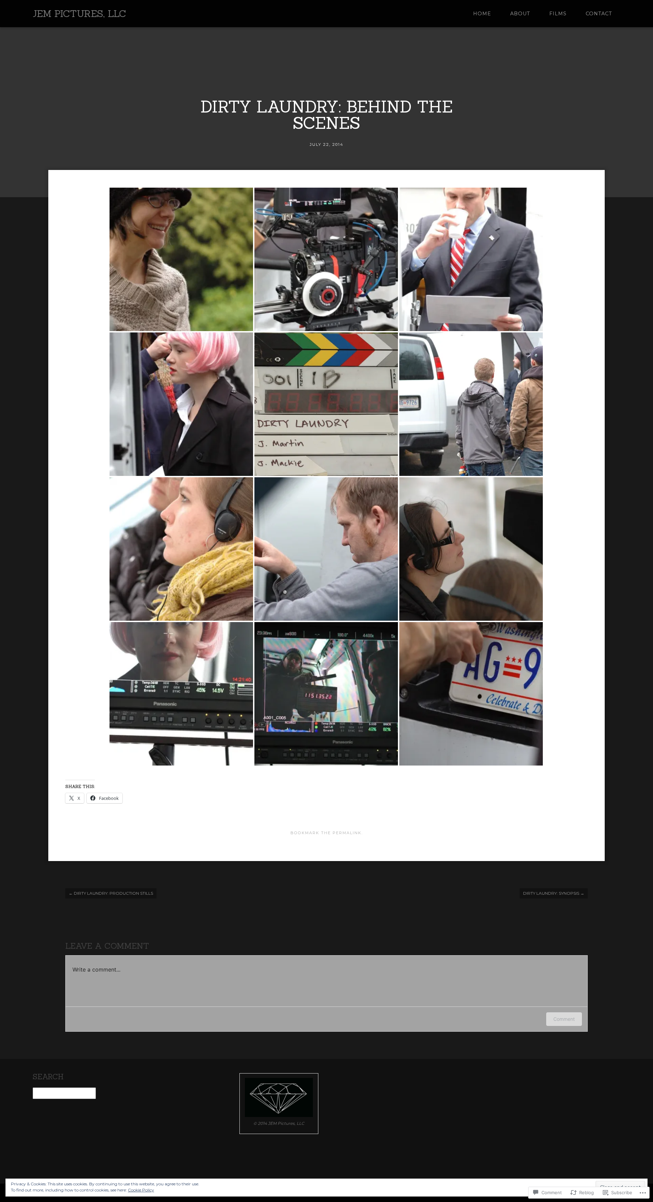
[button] (181, 259)
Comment (564, 1019)
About (520, 14)
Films (558, 14)
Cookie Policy (141, 1189)
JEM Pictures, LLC (79, 13)
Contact (599, 14)
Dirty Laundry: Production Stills (111, 893)
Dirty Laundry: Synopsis (553, 893)
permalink (347, 832)
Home (482, 14)
